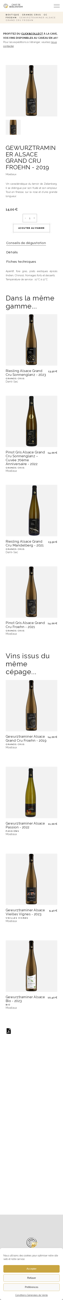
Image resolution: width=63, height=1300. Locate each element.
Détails (12, 252)
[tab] (26, 243)
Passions (12, 831)
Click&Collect (32, 33)
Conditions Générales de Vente (31, 1295)
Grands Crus (15, 379)
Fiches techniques (21, 261)
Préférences (31, 1287)
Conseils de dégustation (26, 243)
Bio (8, 1005)
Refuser (31, 1277)
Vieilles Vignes (17, 918)
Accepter (31, 1268)
